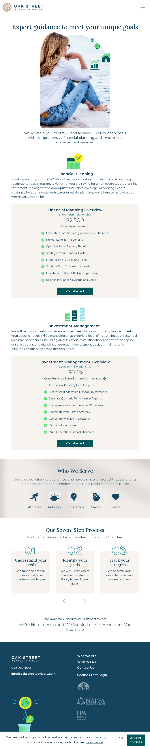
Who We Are (86, 656)
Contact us (73, 630)
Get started (75, 291)
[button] (104, 378)
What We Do (86, 662)
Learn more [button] (94, 742)
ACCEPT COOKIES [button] (136, 740)
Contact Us (85, 667)
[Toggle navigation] (143, 7)
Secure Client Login (92, 675)
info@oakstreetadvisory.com (33, 673)
